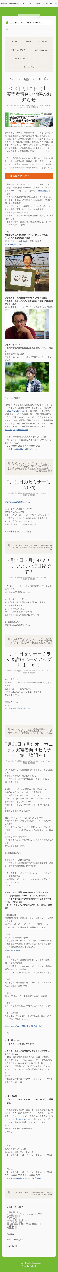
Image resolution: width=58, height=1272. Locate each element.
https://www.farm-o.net (16, 410)
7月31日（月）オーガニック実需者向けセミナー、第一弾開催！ (29, 750)
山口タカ (41, 547)
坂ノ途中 (23, 547)
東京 (50, 642)
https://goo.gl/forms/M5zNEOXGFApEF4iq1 (23, 1025)
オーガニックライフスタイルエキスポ (32, 464)
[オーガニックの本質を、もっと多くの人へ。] (29, 24)
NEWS (28, 41)
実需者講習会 (20, 468)
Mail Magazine (41, 50)
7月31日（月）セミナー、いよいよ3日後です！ (29, 566)
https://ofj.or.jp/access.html (16, 429)
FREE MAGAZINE (19, 50)
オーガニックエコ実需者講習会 (31, 729)
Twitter (37, 3)
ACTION (43, 41)
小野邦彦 (32, 547)
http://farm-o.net (23, 1119)
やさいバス (17, 467)
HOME (14, 41)
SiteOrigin (32, 1266)
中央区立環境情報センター (35, 731)
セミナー (16, 640)
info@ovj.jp (18, 448)
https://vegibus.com (13, 244)
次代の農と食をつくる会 (41, 733)
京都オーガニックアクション (36, 467)
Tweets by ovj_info (15, 1239)
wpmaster (25, 105)
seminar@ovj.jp (19, 1178)
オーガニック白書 (41, 545)
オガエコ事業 (41, 465)
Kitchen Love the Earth (10, 3)
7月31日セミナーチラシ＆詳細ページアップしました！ (29, 660)
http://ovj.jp (32, 448)
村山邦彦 (43, 470)
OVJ (21, 545)
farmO (14, 463)
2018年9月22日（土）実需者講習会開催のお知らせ (29, 94)
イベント (48, 105)
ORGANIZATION (21, 58)
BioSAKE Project (50, 3)
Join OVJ (40, 58)
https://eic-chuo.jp (12, 949)
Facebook (27, 3)
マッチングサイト (29, 640)
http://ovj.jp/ (17, 708)
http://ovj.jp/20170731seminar (17, 501)
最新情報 (34, 107)
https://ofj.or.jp (44, 190)
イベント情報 (25, 107)
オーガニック (33, 463)
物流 (50, 470)
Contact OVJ (29, 67)
